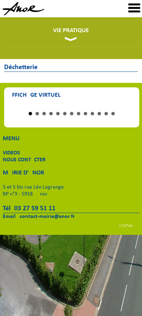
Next (126, 106)
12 (106, 113)
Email (9, 216)
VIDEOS (11, 153)
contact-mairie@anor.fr (47, 216)
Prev (17, 106)
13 (113, 113)
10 (92, 113)
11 (99, 113)
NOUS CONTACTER (24, 160)
